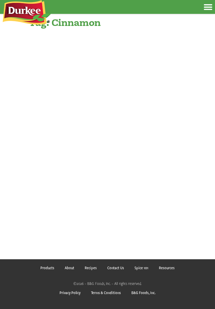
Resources (167, 268)
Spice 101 (141, 268)
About (69, 268)
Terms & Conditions (106, 292)
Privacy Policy (70, 292)
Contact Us (115, 268)
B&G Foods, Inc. (143, 292)
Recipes (91, 268)
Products (47, 268)
